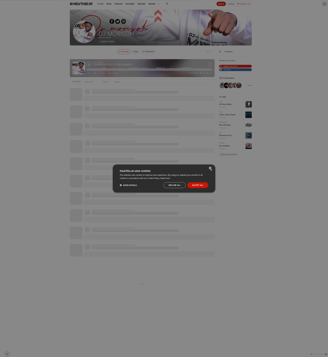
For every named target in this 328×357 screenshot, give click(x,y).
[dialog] (164, 179)
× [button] (211, 170)
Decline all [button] (175, 185)
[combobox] (210, 168)
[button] (128, 185)
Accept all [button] (197, 185)
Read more (165, 178)
